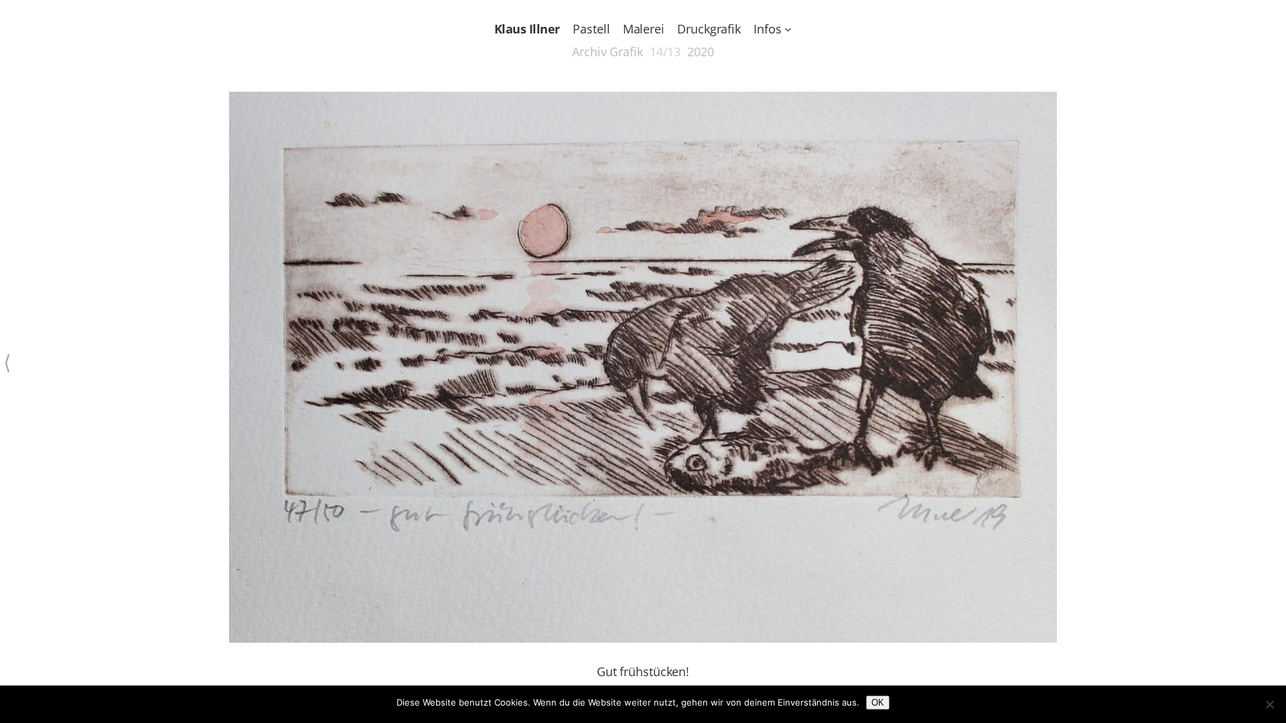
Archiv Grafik (607, 52)
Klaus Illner (527, 29)
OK (877, 703)
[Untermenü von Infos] (788, 29)
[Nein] (1269, 704)
